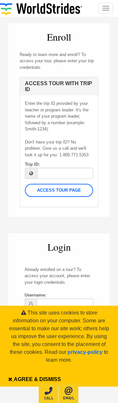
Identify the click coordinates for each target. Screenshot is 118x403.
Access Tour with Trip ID (58, 86)
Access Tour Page (59, 190)
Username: (35, 295)
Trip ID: (32, 164)
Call (48, 393)
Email (68, 393)
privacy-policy (85, 352)
